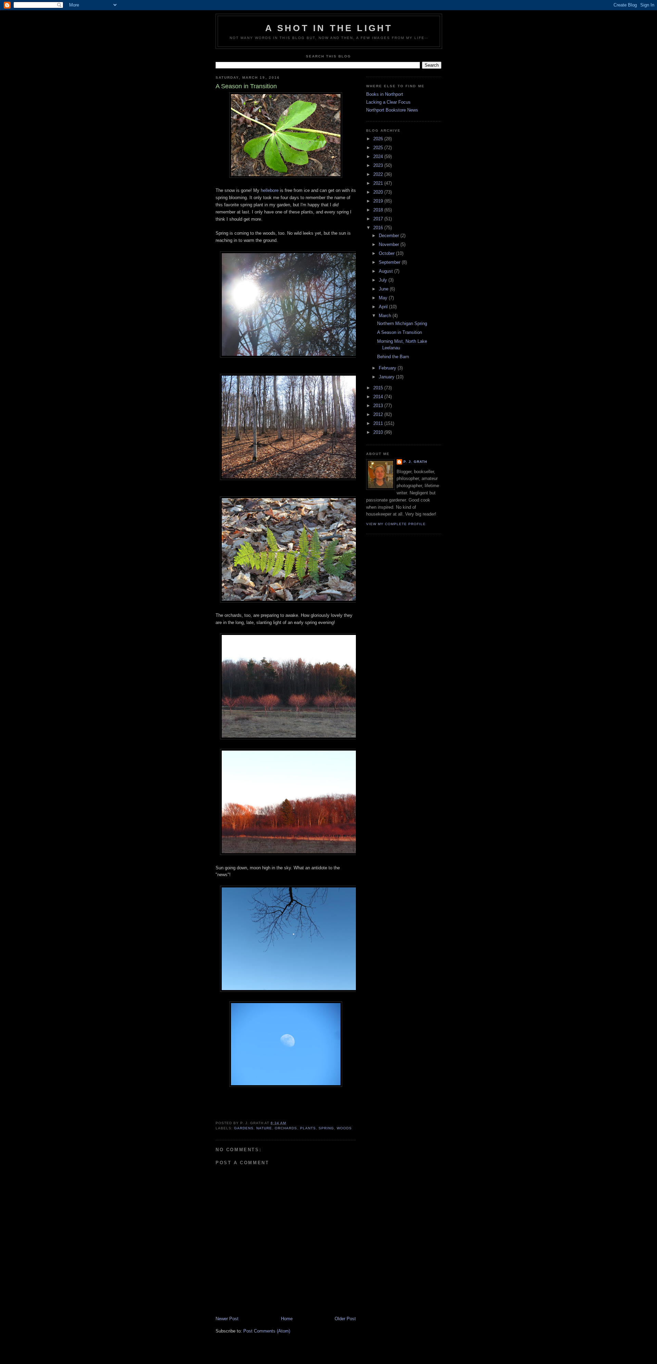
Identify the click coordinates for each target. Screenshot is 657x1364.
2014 (378, 396)
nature (264, 1128)
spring (326, 1128)
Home (287, 1318)
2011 (378, 423)
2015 (378, 387)
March (385, 315)
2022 (378, 174)
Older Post (345, 1318)
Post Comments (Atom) (266, 1331)
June (384, 288)
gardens (244, 1128)
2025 (378, 147)
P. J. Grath (415, 462)
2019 (378, 201)
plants (308, 1128)
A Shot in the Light (329, 28)
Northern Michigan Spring (402, 323)
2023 (378, 165)
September (390, 262)
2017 (378, 218)
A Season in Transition (399, 332)
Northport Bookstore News (392, 110)
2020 (378, 192)
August (386, 271)
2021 (378, 183)
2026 (378, 138)
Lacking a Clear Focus (388, 102)
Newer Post (227, 1318)
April (384, 306)
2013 (378, 405)
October (387, 253)
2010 (378, 432)
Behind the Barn (393, 356)
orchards (286, 1128)
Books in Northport (384, 94)
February (388, 368)
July (383, 280)
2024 (378, 156)
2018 (378, 209)
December (389, 235)
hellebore (270, 190)
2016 (378, 227)
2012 (378, 414)
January (387, 376)
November (389, 244)
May (384, 297)
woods (344, 1128)
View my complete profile (396, 524)
